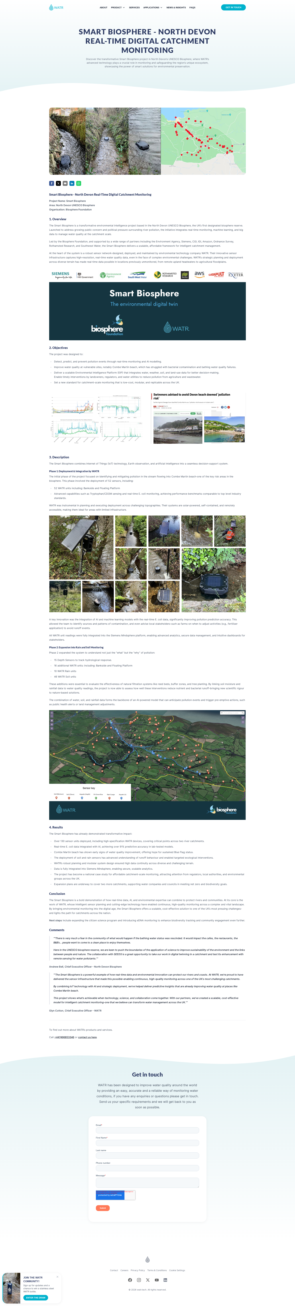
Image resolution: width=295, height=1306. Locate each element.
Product (116, 7)
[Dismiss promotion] (57, 1277)
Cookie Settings (177, 1270)
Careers (124, 1270)
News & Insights (176, 7)
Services (134, 7)
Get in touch (233, 7)
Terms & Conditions (157, 1270)
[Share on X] (58, 183)
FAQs (192, 7)
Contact (114, 1270)
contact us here (87, 1037)
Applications (151, 7)
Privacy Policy (138, 1270)
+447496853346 (64, 1037)
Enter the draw (35, 1297)
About (103, 7)
